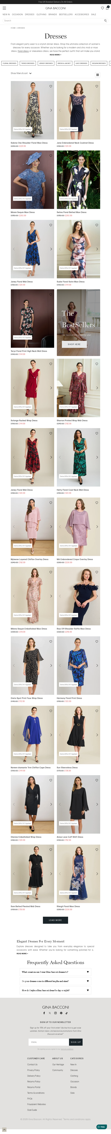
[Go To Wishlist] (102, 8)
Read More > (55, 55)
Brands (73, 1087)
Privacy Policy (33, 1070)
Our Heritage (58, 1064)
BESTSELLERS (66, 14)
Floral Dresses (9, 63)
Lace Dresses (81, 63)
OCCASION (17, 14)
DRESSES (29, 14)
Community (57, 1070)
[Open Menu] (4, 8)
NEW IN (6, 14)
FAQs (29, 1098)
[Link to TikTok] (67, 1013)
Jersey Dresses (46, 63)
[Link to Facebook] (44, 1013)
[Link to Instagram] (55, 1013)
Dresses (74, 1070)
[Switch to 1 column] (97, 74)
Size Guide (32, 1110)
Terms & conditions (36, 1093)
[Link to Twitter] (50, 1013)
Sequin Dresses (99, 63)
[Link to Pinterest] (61, 1013)
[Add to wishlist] (51, 86)
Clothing (74, 1076)
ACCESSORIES (82, 14)
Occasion (74, 1081)
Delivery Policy (33, 1076)
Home (13, 28)
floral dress (23, 51)
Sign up (76, 1042)
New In (73, 1064)
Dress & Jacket (64, 63)
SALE (93, 14)
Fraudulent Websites (36, 1104)
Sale (72, 1093)
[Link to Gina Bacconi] (55, 8)
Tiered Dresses (27, 63)
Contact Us (32, 1064)
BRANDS (53, 14)
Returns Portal (33, 1087)
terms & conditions (67, 1049)
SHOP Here (74, 344)
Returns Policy (33, 1081)
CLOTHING (41, 14)
